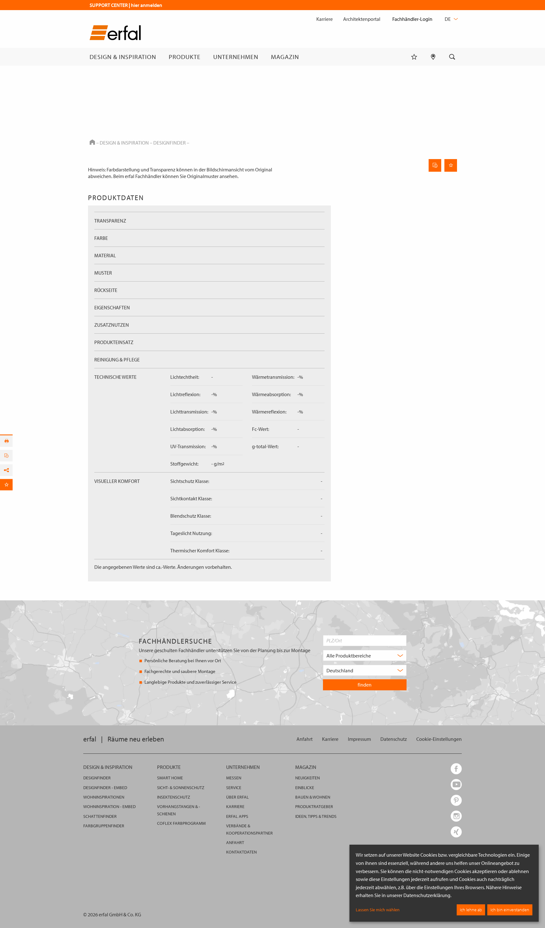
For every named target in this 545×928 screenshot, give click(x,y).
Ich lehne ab (471, 910)
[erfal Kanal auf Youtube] (456, 784)
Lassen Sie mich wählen (378, 910)
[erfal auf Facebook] (456, 768)
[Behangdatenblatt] (435, 165)
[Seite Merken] (450, 165)
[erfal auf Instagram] (456, 816)
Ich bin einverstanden (509, 910)
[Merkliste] (414, 57)
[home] (115, 34)
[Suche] (452, 57)
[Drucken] (6, 441)
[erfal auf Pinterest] (456, 800)
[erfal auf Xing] (456, 831)
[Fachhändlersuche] (433, 57)
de (448, 19)
